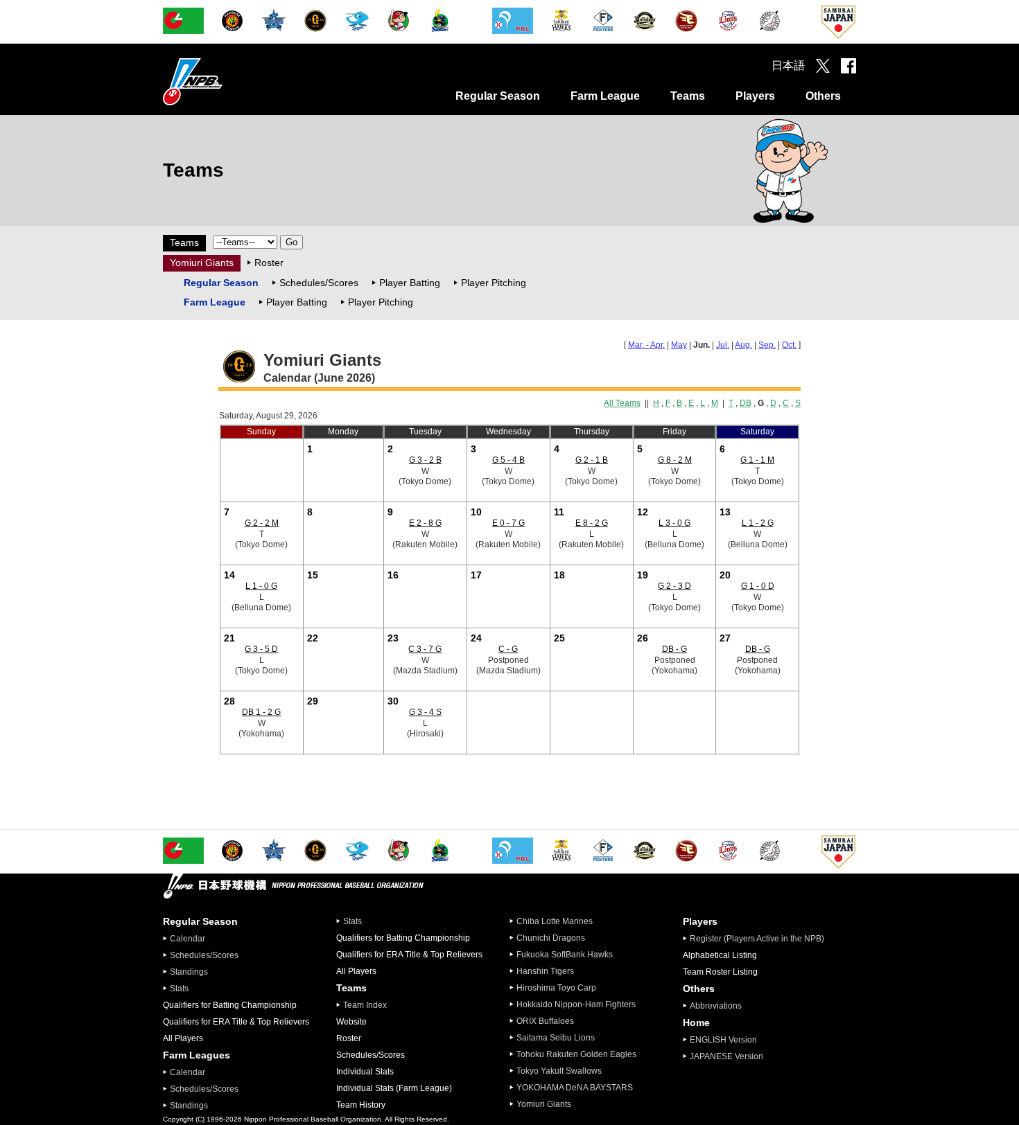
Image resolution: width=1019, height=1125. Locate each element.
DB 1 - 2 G (261, 712)
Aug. (743, 345)
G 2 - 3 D (674, 586)
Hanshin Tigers (545, 971)
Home (696, 1022)
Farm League (605, 96)
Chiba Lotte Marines (554, 921)
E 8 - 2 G (591, 523)
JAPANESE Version (726, 1056)
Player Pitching (493, 282)
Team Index (365, 1005)
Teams (687, 96)
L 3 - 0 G (674, 523)
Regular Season (497, 96)
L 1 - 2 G (758, 523)
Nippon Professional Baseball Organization (227, 81)
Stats (179, 988)
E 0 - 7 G (508, 523)
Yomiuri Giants (202, 262)
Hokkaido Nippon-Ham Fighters (576, 1004)
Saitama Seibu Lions (555, 1038)
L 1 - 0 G (261, 586)
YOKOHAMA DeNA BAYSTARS (574, 1087)
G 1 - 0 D (757, 586)
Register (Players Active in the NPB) (761, 939)
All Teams (622, 403)
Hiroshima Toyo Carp (556, 988)
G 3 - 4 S (425, 712)
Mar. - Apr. (646, 345)
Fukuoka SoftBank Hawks (564, 954)
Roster (269, 262)
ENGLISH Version (723, 1040)
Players (755, 96)
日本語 (788, 65)
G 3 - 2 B (425, 460)
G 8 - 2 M (675, 460)
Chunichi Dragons (550, 938)
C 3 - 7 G (425, 649)
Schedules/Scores (318, 282)
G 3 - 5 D (261, 649)
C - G (508, 649)
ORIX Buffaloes (545, 1021)
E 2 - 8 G (425, 523)
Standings (189, 972)
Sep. (767, 345)
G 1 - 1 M (757, 460)
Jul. (722, 345)
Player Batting (409, 282)
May (679, 345)
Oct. (789, 345)
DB (745, 403)
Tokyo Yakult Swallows (559, 1071)
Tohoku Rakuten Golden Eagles (576, 1054)
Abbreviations (716, 1006)
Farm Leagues (196, 1055)
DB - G (674, 649)
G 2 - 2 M (262, 523)
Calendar (187, 939)
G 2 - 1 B (591, 460)
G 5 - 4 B (508, 460)
